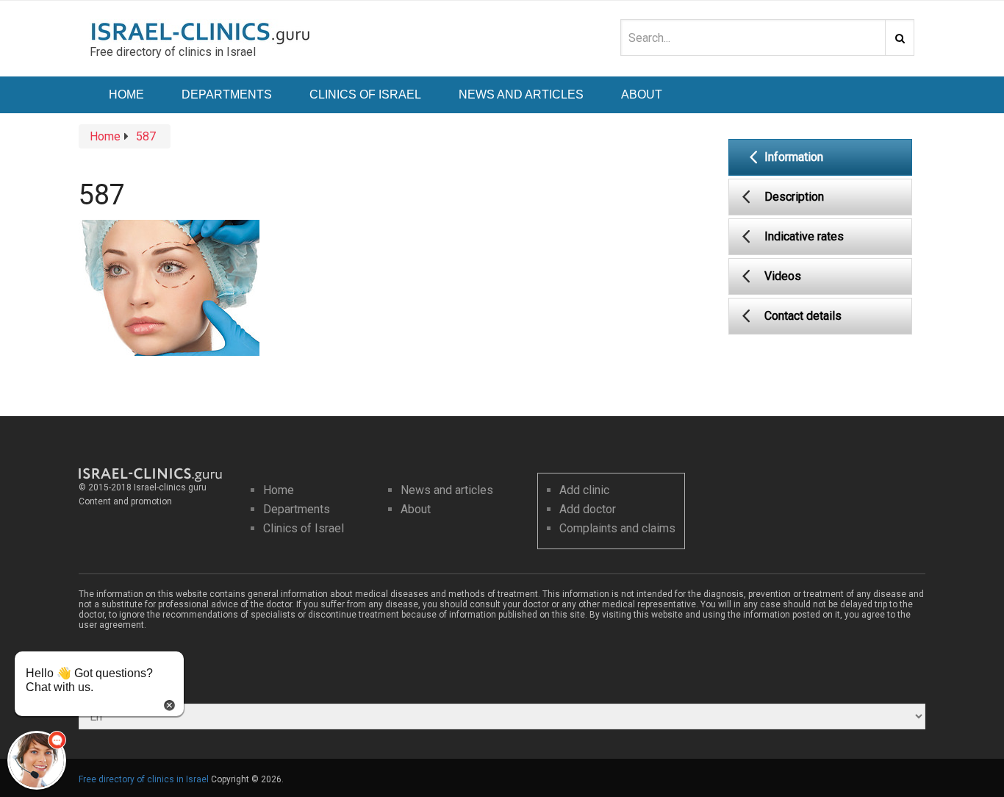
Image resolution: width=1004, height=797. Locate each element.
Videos (782, 276)
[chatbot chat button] (36, 760)
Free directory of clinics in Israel (144, 779)
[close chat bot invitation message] (169, 704)
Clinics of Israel (365, 94)
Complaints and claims (617, 528)
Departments (227, 94)
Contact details (803, 316)
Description (794, 197)
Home (126, 94)
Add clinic (584, 490)
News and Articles (521, 94)
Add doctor (587, 509)
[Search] (899, 37)
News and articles (447, 490)
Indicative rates (804, 236)
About (641, 94)
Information (793, 157)
